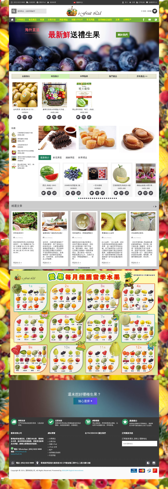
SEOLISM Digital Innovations (72, 470)
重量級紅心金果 (108, 233)
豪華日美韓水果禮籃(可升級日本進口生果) (55, 109)
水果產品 (52, 439)
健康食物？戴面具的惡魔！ (53, 233)
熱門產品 (113, 76)
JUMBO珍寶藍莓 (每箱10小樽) (73, 185)
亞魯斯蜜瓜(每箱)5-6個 (25, 133)
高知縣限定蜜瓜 (137, 233)
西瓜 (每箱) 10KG (49, 185)
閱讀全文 (16, 263)
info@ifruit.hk (21, 452)
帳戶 (50, 450)
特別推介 (55, 76)
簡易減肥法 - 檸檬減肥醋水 (82, 233)
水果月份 (52, 441)
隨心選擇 (84, 401)
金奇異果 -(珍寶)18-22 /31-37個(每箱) (25, 109)
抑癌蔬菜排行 (18, 233)
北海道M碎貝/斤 (23, 145)
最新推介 (44, 157)
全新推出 (26, 76)
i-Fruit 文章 (53, 447)
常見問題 (52, 455)
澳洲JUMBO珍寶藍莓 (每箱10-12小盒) (26, 157)
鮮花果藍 (57, 157)
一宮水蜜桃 (97, 185)
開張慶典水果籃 (23, 139)
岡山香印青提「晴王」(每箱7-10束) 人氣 (84, 109)
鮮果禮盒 (82, 157)
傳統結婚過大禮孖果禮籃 (146, 185)
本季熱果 (84, 76)
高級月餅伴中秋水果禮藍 (26, 151)
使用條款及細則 (54, 452)
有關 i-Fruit (53, 444)
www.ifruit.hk (16, 454)
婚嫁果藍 (70, 157)
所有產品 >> (142, 76)
